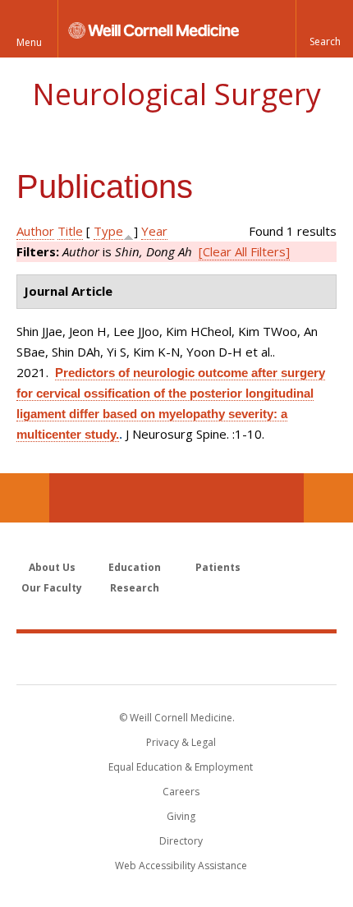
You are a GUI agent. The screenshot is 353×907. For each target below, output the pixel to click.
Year (154, 231)
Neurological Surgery (176, 94)
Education (134, 567)
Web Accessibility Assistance (181, 865)
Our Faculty (51, 588)
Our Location (24, 498)
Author (35, 231)
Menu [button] (29, 42)
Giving (181, 816)
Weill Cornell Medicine (176, 658)
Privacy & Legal (181, 742)
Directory (181, 841)
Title (70, 231)
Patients (218, 567)
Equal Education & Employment (180, 767)
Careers (181, 792)
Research (134, 588)
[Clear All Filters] (244, 251)
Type (108, 231)
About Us (52, 567)
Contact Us (328, 498)
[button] (324, 29)
